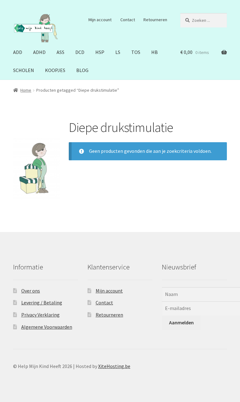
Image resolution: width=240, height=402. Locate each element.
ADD (17, 52)
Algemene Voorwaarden (46, 327)
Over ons (30, 291)
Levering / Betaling (41, 302)
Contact (127, 19)
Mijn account (100, 19)
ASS (60, 52)
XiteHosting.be (114, 366)
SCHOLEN (23, 70)
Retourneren (155, 19)
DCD (79, 52)
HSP (99, 52)
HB (154, 52)
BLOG (82, 70)
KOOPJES (55, 70)
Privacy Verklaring (40, 315)
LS (117, 52)
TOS (135, 52)
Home (25, 90)
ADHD (39, 52)
